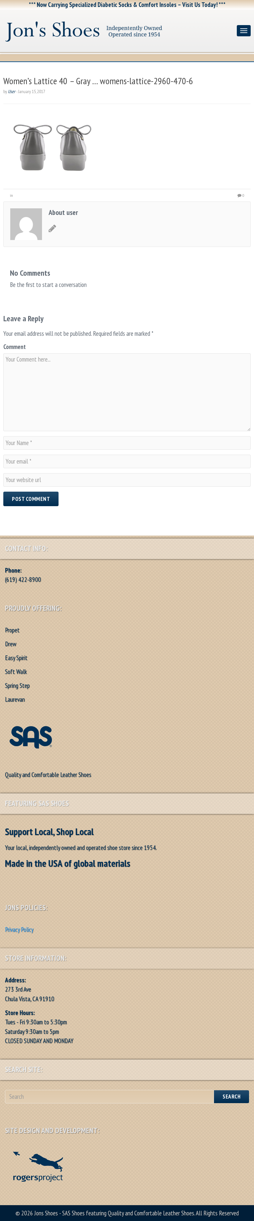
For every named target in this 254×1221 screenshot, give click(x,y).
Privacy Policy (19, 929)
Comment (14, 347)
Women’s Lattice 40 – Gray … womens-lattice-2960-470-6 (98, 81)
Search (231, 1096)
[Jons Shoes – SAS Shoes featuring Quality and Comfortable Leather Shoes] (118, 29)
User (11, 91)
